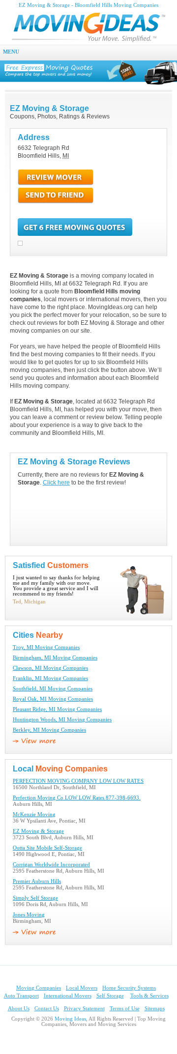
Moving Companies (38, 988)
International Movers (67, 995)
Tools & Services (149, 995)
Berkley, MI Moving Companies (49, 730)
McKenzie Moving (34, 814)
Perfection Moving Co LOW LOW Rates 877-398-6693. (77, 797)
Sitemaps (155, 1008)
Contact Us (46, 1008)
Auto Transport (21, 995)
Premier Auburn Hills (37, 881)
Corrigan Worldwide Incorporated (51, 864)
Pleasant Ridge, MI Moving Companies (57, 709)
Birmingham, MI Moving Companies (55, 657)
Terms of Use (125, 1008)
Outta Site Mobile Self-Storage (47, 848)
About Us (19, 1008)
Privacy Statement (84, 1008)
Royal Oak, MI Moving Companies (53, 699)
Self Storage (110, 995)
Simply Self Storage (35, 898)
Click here (56, 482)
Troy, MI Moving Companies (46, 647)
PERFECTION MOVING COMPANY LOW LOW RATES (78, 781)
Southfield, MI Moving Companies (52, 688)
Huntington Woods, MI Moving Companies (62, 719)
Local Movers (81, 988)
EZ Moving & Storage (38, 831)
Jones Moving (29, 914)
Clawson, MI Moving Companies (50, 668)
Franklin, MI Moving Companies (50, 678)
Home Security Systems (129, 988)
